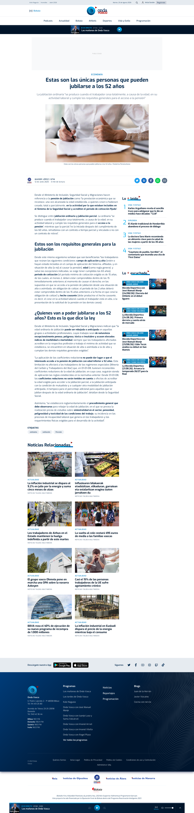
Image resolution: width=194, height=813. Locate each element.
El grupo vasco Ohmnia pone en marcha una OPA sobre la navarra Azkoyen (48, 583)
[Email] (164, 180)
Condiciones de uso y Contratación (140, 760)
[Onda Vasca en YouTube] (143, 665)
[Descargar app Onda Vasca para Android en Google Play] (62, 664)
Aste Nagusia (34, 2)
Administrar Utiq (104, 765)
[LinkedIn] (144, 180)
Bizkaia (79, 20)
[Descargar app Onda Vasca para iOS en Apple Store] (81, 664)
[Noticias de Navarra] (143, 778)
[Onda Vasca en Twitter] (129, 665)
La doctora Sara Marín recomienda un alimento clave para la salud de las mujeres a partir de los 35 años (146, 239)
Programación (143, 20)
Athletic (92, 20)
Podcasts (48, 20)
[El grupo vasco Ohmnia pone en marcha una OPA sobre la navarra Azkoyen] (50, 560)
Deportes (107, 20)
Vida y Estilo (124, 20)
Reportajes (109, 693)
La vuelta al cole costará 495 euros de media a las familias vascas (96, 534)
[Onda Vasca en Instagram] (149, 665)
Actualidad (64, 20)
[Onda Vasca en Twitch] (156, 665)
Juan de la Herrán (142, 691)
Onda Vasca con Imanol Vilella (78, 729)
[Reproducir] (119, 29)
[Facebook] (150, 180)
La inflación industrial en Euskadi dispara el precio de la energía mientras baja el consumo (95, 629)
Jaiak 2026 (53, 2)
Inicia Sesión (150, 2)
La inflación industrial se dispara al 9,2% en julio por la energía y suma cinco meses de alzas (49, 486)
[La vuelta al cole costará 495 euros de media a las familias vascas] (97, 514)
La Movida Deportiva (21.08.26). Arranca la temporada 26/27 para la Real (135, 369)
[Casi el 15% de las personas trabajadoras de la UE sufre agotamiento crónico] (97, 560)
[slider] (172, 808)
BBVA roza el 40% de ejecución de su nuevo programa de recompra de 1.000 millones (49, 629)
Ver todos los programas (75, 740)
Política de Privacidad (93, 760)
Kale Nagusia (69, 702)
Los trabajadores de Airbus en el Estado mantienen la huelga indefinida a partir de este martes (48, 536)
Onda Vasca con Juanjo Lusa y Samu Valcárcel (77, 717)
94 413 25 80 (36, 704)
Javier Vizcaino (141, 696)
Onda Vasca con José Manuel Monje (77, 709)
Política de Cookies (114, 760)
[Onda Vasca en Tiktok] (163, 665)
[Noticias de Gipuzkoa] (75, 778)
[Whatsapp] (157, 180)
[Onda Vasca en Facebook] (136, 665)
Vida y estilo (134, 205)
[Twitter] (137, 180)
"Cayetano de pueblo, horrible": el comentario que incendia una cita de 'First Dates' (146, 254)
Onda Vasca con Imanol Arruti (77, 724)
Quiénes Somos (59, 760)
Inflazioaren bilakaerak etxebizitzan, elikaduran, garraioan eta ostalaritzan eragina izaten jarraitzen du (96, 488)
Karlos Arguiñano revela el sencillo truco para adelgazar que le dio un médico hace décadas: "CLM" (146, 211)
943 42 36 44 (36, 714)
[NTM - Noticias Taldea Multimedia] (97, 778)
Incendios (44, 2)
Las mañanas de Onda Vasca (95, 30)
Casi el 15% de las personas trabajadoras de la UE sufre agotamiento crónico (91, 583)
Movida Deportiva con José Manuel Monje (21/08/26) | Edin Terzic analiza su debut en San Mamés (134, 344)
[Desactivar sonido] (162, 808)
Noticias (107, 687)
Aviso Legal (75, 760)
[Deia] (54, 778)
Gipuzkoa (132, 220)
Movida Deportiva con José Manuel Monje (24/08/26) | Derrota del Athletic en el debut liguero (135, 293)
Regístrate (161, 2)
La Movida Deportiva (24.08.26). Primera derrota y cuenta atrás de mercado (133, 318)
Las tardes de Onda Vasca (75, 696)
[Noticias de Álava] (116, 778)
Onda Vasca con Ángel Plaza (77, 734)
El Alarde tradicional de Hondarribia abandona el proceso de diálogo (146, 225)
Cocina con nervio (142, 702)
